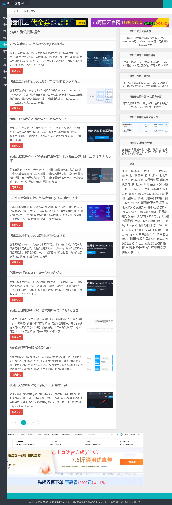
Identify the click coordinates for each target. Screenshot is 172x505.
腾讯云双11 (138, 184)
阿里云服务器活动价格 (151, 243)
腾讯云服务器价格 (150, 198)
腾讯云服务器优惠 (5, 24)
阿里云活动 (158, 248)
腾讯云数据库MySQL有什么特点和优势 (36, 273)
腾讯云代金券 (5, 38)
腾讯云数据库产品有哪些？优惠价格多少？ (38, 119)
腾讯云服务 (158, 194)
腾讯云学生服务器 (5, 58)
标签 (132, 163)
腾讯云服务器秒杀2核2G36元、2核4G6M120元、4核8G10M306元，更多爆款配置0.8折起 (145, 41)
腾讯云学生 (155, 189)
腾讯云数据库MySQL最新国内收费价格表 (37, 235)
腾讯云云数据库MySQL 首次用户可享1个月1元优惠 (44, 310)
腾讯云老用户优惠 (148, 230)
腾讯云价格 (151, 175)
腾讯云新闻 (5, 71)
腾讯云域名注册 (141, 189)
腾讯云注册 (162, 221)
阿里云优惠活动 (5, 51)
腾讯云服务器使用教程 (5, 78)
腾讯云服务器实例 (157, 207)
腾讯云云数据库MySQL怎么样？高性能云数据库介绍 (45, 81)
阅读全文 (16, 71)
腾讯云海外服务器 (148, 225)
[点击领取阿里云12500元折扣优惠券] (75, 484)
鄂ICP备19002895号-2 (55, 502)
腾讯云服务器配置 (145, 220)
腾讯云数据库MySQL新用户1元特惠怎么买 (38, 385)
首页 (5, 17)
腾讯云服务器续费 (146, 216)
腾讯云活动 (5, 64)
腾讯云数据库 (5, 44)
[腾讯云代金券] (49, 26)
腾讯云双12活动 (154, 184)
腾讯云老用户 (132, 230)
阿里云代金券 (147, 234)
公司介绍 (5, 85)
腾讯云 (126, 171)
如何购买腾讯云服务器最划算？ (31, 348)
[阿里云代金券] (130, 26)
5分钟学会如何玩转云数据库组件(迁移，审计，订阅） (46, 198)
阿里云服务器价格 (142, 239)
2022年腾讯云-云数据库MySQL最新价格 (37, 44)
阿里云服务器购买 (135, 248)
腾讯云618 (136, 171)
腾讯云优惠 (5, 31)
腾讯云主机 (150, 171)
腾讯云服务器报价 (148, 212)
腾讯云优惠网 (15, 4)
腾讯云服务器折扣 (130, 212)
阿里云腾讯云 (130, 252)
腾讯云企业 (137, 180)
